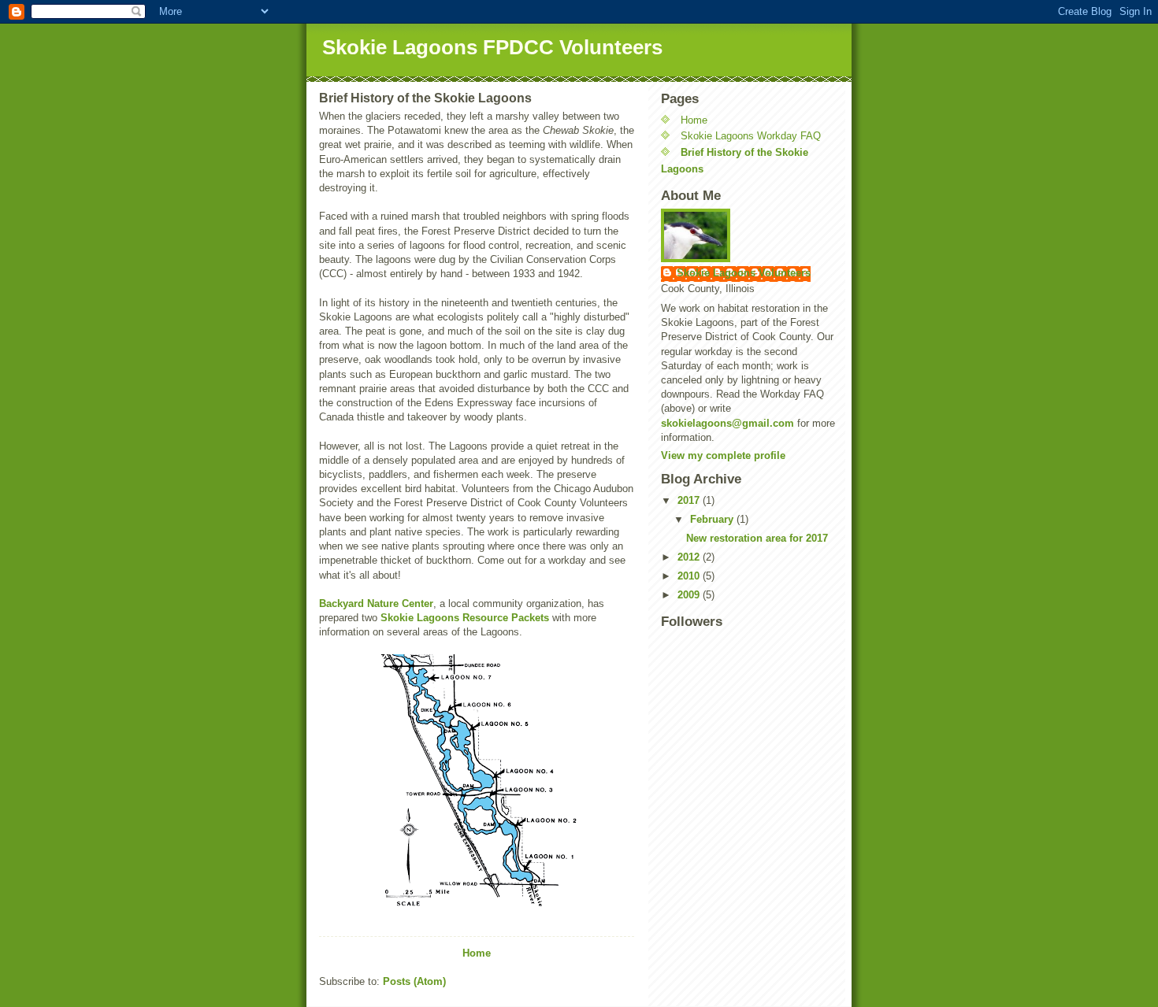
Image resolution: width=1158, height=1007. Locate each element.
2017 (690, 500)
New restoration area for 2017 (757, 538)
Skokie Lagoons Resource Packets (464, 618)
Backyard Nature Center (376, 603)
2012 (690, 557)
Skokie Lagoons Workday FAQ (751, 136)
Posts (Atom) (414, 981)
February (713, 519)
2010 (690, 576)
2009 (690, 595)
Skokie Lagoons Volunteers (744, 273)
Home (476, 953)
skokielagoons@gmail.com (727, 423)
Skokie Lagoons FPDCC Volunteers (492, 47)
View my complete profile (723, 455)
